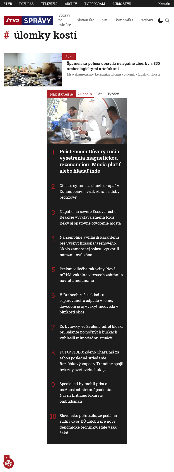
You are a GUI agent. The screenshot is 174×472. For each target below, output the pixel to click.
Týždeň (113, 93)
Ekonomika (123, 20)
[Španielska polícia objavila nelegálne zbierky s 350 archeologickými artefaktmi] (33, 69)
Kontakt (164, 4)
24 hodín (85, 93)
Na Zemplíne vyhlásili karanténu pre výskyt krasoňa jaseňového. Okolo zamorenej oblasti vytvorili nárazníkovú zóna (89, 246)
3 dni (100, 93)
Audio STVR (121, 4)
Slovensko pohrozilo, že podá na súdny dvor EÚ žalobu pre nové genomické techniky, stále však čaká (88, 424)
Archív (71, 4)
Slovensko (85, 20)
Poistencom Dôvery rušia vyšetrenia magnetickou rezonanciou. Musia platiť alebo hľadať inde (90, 161)
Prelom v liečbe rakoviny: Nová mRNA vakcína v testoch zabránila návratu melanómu (91, 274)
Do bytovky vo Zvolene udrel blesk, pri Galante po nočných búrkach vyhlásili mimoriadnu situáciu (91, 332)
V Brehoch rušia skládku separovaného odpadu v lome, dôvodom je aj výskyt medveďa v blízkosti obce (89, 303)
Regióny (146, 20)
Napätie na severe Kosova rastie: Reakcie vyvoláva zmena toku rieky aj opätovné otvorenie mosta (90, 217)
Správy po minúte (64, 20)
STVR (8, 4)
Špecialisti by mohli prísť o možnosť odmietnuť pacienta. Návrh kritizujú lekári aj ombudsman (86, 392)
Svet (104, 20)
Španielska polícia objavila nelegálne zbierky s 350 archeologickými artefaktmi (113, 66)
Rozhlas (26, 4)
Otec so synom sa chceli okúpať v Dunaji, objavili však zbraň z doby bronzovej (90, 191)
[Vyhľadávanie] (167, 20)
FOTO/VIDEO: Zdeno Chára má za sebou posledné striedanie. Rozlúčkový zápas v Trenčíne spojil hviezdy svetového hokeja (91, 360)
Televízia (49, 4)
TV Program (94, 4)
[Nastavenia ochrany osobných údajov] (8, 463)
